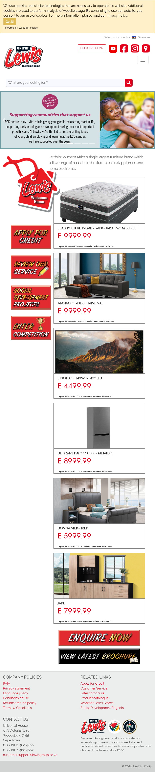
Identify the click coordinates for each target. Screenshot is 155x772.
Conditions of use (16, 698)
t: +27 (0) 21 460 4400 (18, 745)
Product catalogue (95, 698)
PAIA (6, 683)
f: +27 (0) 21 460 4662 (18, 750)
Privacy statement (16, 688)
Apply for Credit (92, 683)
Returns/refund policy (19, 703)
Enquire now (92, 48)
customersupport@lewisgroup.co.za (30, 755)
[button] (4, 120)
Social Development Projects (102, 708)
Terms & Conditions (17, 708)
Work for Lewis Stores (97, 703)
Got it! (10, 21)
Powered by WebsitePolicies (20, 27)
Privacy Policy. (117, 15)
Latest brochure (92, 693)
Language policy (15, 693)
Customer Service (94, 688)
